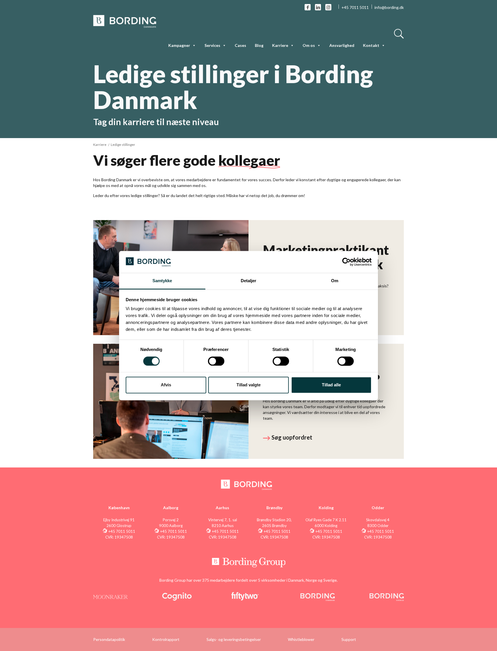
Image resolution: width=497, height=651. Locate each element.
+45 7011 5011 (355, 7)
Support (348, 639)
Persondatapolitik (109, 639)
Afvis (166, 385)
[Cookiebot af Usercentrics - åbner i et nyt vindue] (346, 261)
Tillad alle (331, 385)
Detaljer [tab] (249, 280)
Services (212, 45)
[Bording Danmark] (124, 21)
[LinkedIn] (318, 7)
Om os (309, 45)
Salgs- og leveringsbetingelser (234, 639)
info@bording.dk (389, 7)
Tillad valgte (248, 385)
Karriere (99, 144)
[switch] (216, 361)
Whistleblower (301, 639)
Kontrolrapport (165, 639)
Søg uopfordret (292, 437)
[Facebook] (308, 7)
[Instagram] (328, 7)
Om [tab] (334, 280)
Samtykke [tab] (162, 280)
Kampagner (179, 45)
